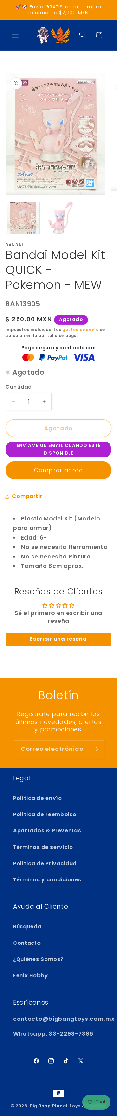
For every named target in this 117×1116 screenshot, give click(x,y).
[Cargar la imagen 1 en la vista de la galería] (23, 218)
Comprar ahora (58, 470)
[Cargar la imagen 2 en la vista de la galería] (58, 218)
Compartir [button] (27, 496)
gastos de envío (80, 329)
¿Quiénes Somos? (38, 959)
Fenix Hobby (30, 975)
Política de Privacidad (45, 863)
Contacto (27, 943)
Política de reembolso (45, 814)
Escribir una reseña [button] (58, 639)
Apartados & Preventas (47, 830)
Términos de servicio (43, 847)
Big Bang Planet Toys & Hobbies (68, 1106)
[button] (15, 35)
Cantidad (19, 386)
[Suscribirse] (95, 749)
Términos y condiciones (47, 879)
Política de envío (37, 798)
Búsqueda (27, 926)
